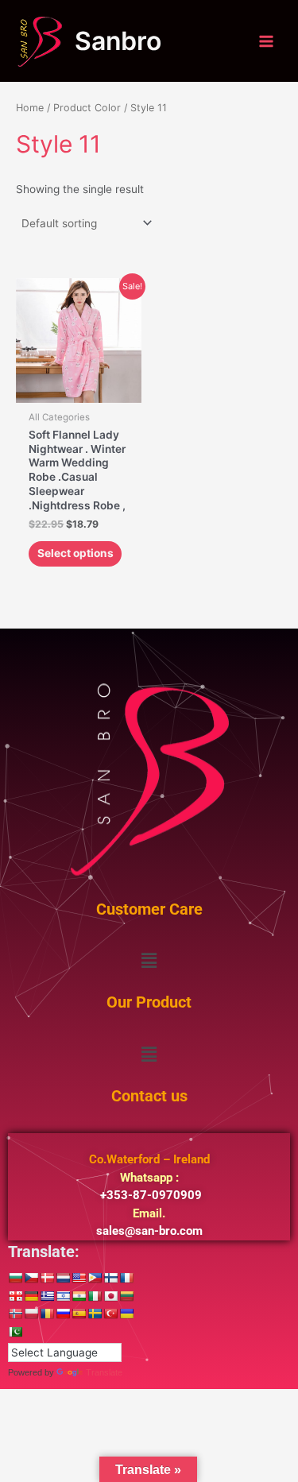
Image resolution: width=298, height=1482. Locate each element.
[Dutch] (63, 1277)
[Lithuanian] (126, 1296)
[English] (79, 1277)
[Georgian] (15, 1296)
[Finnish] (110, 1277)
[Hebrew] (63, 1296)
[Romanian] (47, 1313)
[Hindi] (79, 1296)
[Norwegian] (15, 1313)
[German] (31, 1296)
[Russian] (63, 1313)
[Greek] (47, 1296)
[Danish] (47, 1277)
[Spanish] (79, 1313)
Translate (104, 1372)
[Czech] (31, 1277)
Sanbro (118, 40)
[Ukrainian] (126, 1313)
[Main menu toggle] (266, 40)
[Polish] (31, 1313)
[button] (148, 961)
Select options (75, 553)
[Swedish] (94, 1313)
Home (30, 108)
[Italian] (94, 1296)
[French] (126, 1277)
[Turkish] (110, 1313)
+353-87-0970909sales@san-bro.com (149, 1195)
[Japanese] (110, 1296)
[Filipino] (94, 1277)
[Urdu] (15, 1331)
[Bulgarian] (15, 1277)
